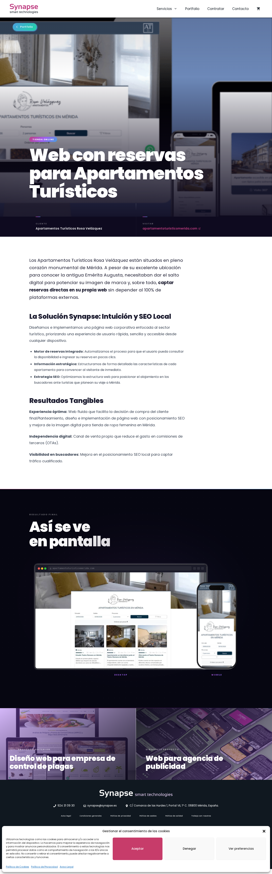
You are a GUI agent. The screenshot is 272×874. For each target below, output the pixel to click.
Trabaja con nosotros (201, 815)
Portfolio (192, 8)
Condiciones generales (91, 815)
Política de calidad (174, 815)
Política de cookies (148, 815)
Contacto (240, 8)
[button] (264, 831)
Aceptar (137, 849)
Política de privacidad (120, 815)
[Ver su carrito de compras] (258, 9)
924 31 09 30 (66, 806)
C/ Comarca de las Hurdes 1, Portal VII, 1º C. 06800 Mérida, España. (174, 806)
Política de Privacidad (44, 866)
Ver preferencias (241, 849)
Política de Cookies (17, 866)
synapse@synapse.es (102, 806)
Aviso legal (66, 815)
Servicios (164, 8)
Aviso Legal (66, 866)
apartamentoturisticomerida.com (170, 228)
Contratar (215, 8)
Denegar (189, 849)
